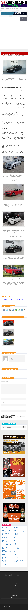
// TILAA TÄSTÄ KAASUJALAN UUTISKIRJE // (13, 299)
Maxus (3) (4, 550)
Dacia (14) (4, 538)
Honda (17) (16, 540)
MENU (24, 19)
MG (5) (3, 548)
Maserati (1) (16, 548)
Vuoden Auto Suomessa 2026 (14, 587)
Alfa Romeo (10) (17, 530)
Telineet (2, 8)
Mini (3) (15, 551)
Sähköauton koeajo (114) (19, 560)
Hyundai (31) (4, 541)
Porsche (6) (4, 556)
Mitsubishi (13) (5, 553)
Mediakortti (12, 8)
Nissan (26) (16, 553)
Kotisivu (2, 407)
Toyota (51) (16, 561)
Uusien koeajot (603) (18, 527)
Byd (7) (3, 534)
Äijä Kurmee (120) (17, 529)
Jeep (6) (15, 543)
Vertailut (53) (5, 563)
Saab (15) (16, 557)
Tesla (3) (4, 561)
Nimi (3, 396)
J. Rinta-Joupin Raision (21, 104)
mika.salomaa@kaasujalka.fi (14, 599)
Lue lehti (7, 8)
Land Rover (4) (5, 547)
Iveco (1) (15, 541)
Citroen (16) (4, 537)
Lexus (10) (16, 547)
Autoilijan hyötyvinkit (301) (19, 531)
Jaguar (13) (4, 543)
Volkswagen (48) (17, 563)
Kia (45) (3, 546)
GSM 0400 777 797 (14, 597)
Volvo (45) (4, 564)
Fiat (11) (15, 538)
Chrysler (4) (16, 536)
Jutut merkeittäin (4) (6, 544)
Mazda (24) (16, 550)
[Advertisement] (14, 33)
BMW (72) (16, 533)
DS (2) (15, 537)
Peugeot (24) (16, 554)
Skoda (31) (16, 558)
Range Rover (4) (17, 556)
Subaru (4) (4, 560)
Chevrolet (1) (5, 536)
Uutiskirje (14, 585)
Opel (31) (4, 554)
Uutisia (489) (4, 527)
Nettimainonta (19, 8)
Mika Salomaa (14, 595)
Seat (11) (4, 558)
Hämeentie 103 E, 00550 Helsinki (14, 592)
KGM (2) (15, 544)
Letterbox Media (14, 590)
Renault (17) (4, 557)
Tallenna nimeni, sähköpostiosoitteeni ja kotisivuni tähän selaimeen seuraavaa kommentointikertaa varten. (8, 416)
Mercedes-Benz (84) (6, 551)
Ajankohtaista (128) (6, 530)
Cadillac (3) (16, 534)
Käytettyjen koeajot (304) (7, 529)
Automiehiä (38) (5, 533)
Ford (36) (4, 540)
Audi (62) (4, 531)
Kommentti (5, 381)
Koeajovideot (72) (17, 546)
